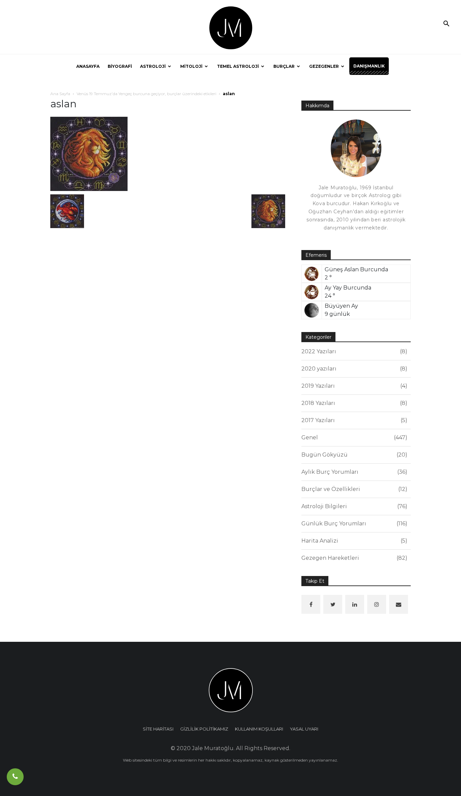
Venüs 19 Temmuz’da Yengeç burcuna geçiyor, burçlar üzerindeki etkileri (146, 93)
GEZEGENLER (324, 66)
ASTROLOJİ (153, 66)
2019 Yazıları (353, 386)
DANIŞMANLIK (369, 65)
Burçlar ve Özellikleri (353, 489)
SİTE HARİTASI (158, 729)
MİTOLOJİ (191, 66)
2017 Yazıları (353, 420)
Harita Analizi (353, 541)
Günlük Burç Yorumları (353, 523)
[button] (446, 24)
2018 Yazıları (353, 403)
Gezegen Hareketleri (353, 558)
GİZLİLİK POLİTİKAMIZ (204, 729)
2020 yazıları (353, 368)
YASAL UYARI (304, 729)
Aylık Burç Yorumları (353, 472)
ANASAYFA (88, 66)
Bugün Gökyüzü (353, 454)
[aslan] (89, 153)
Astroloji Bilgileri (353, 506)
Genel (353, 437)
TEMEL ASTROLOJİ (238, 66)
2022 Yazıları (353, 351)
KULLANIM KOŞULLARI (259, 729)
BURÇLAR (284, 66)
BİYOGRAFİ (120, 66)
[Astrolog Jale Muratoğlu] (230, 27)
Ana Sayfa (60, 93)
